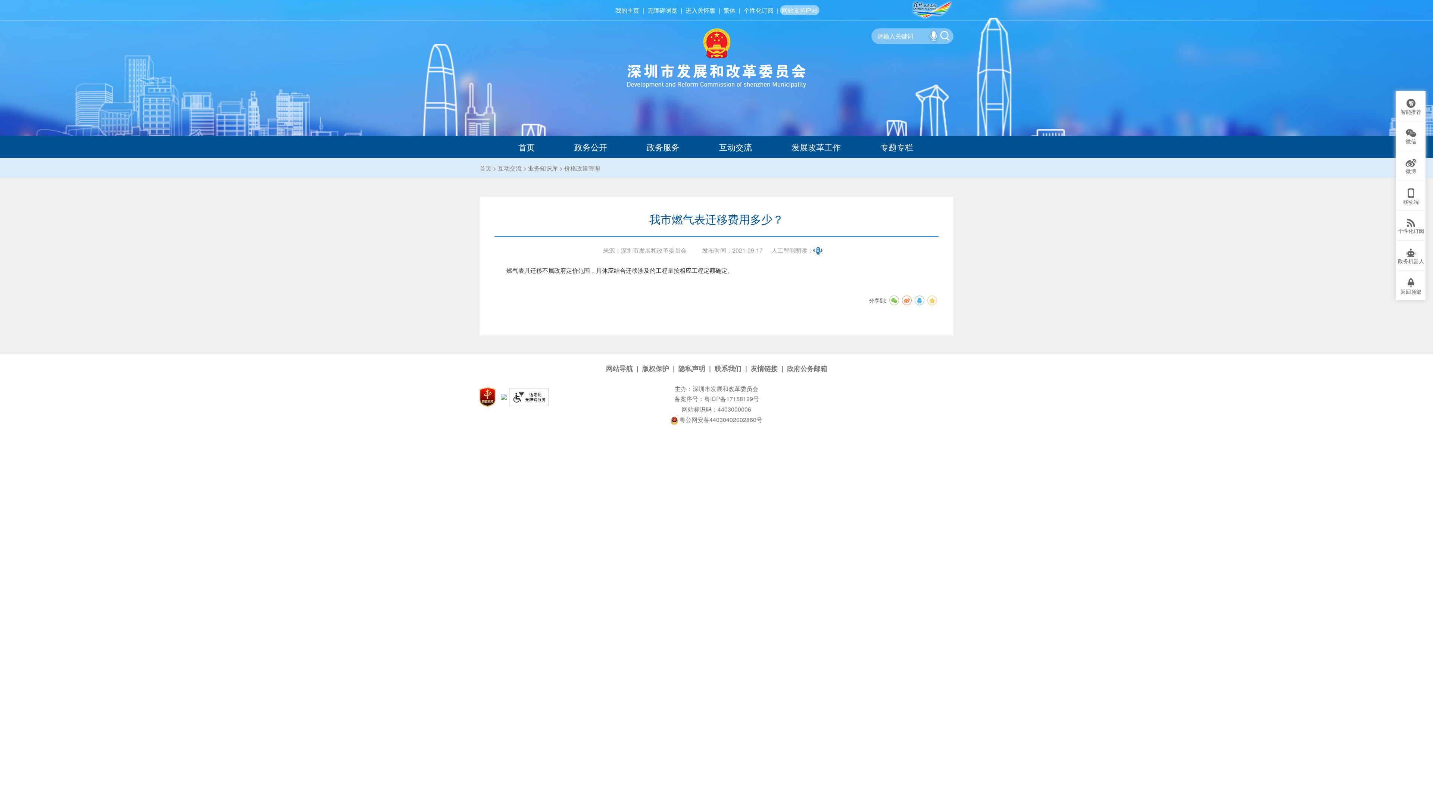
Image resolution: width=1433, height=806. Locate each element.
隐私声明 (691, 368)
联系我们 (728, 368)
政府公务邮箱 (807, 368)
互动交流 (735, 147)
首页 (526, 147)
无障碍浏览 (662, 10)
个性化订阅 (759, 10)
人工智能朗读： (792, 250)
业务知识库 (543, 168)
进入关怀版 (700, 10)
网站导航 (619, 368)
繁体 (730, 10)
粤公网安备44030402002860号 (720, 419)
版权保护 (655, 368)
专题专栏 (896, 147)
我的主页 (627, 10)
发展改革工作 (816, 147)
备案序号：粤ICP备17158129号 (716, 398)
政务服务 (663, 147)
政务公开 (590, 147)
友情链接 (764, 368)
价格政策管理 (582, 168)
